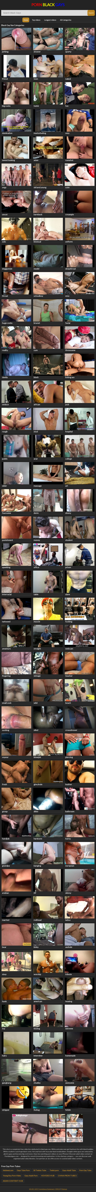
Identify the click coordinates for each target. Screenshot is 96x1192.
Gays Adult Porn (31, 1175)
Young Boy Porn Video (12, 1175)
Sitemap (64, 1189)
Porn (48, 4)
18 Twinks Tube (39, 1170)
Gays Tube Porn (23, 1170)
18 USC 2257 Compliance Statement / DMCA (44, 1189)
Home (26, 20)
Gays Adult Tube (69, 1170)
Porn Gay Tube (85, 1170)
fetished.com (8, 1170)
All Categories (65, 20)
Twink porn (54, 1170)
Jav (49, 1159)
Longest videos (50, 20)
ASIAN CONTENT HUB (13, 1181)
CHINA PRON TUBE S (67, 1175)
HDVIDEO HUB (47, 1175)
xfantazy (63, 1156)
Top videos (36, 20)
